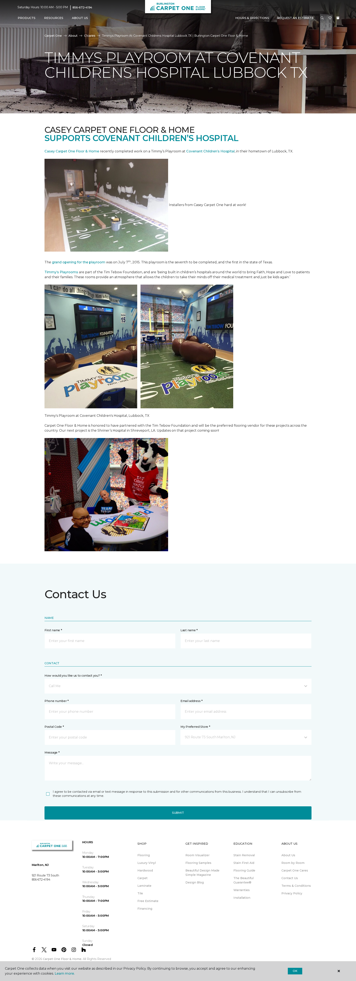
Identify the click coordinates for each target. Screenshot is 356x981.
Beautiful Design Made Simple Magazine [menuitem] (202, 873)
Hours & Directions (252, 18)
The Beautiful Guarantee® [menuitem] (243, 880)
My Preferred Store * (195, 726)
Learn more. (65, 973)
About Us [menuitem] (288, 855)
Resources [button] (53, 18)
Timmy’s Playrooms (61, 272)
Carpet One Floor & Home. (62, 959)
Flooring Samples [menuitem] (198, 863)
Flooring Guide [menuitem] (244, 870)
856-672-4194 (82, 7)
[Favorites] (330, 18)
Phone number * (56, 701)
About (72, 36)
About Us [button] (80, 18)
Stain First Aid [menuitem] (243, 863)
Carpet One (53, 36)
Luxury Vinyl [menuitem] (146, 863)
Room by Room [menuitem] (292, 863)
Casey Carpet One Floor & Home (71, 151)
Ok (295, 971)
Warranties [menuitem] (241, 890)
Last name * (189, 630)
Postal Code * (54, 726)
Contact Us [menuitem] (289, 878)
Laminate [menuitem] (144, 886)
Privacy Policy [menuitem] (291, 893)
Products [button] (26, 18)
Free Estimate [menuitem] (147, 901)
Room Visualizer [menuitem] (197, 855)
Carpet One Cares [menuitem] (294, 870)
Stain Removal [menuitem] (244, 855)
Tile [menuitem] (140, 893)
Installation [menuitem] (241, 898)
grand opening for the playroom (78, 262)
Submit (178, 813)
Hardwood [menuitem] (145, 870)
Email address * (191, 701)
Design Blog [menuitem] (194, 882)
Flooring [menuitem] (143, 855)
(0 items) (337, 17)
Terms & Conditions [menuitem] (296, 886)
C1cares (89, 36)
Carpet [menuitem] (142, 878)
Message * (51, 752)
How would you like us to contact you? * (73, 675)
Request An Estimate (295, 18)
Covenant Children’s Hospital (210, 151)
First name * (53, 630)
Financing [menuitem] (144, 908)
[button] (322, 18)
